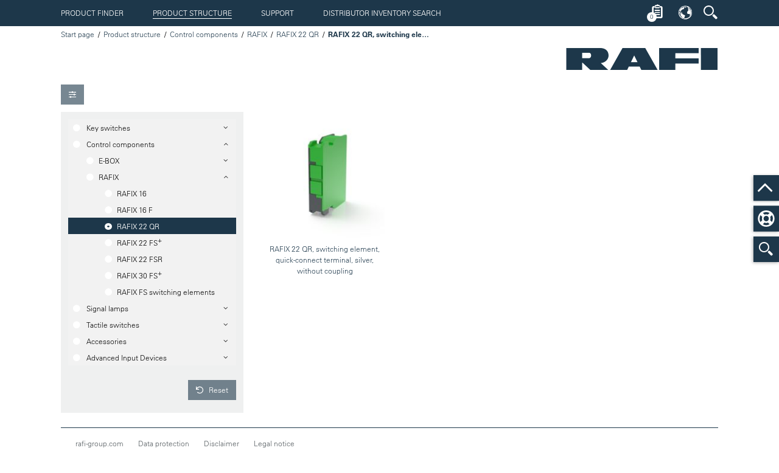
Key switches (108, 128)
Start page (77, 34)
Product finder (92, 13)
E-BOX (109, 160)
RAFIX (257, 34)
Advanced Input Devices (126, 357)
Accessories (106, 341)
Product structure (192, 13)
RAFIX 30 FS (139, 274)
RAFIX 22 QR (297, 34)
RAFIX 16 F (135, 210)
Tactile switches (112, 325)
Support (277, 13)
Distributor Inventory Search (382, 13)
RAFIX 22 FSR (139, 259)
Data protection (163, 443)
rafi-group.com (99, 443)
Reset (217, 390)
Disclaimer (221, 443)
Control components (204, 34)
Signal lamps (107, 308)
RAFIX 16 (132, 193)
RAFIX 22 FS (139, 241)
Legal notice (274, 443)
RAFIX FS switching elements (166, 292)
